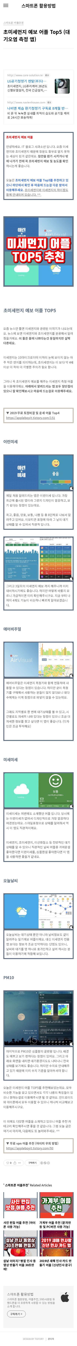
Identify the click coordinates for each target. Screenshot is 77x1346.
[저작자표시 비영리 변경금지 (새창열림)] (45, 1162)
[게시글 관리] (19, 1163)
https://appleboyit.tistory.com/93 (29, 1148)
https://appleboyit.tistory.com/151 (30, 417)
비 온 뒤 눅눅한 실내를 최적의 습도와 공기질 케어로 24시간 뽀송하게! (38, 115)
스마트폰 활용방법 (38, 5)
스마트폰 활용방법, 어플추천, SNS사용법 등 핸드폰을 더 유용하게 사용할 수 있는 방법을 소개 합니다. (31, 1302)
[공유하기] (15, 1163)
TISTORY (39, 1338)
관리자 (51, 1338)
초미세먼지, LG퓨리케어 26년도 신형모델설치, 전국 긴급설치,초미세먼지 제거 (27, 88)
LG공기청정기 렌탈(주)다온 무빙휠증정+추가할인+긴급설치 (26, 81)
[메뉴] (6, 5)
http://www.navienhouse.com (26, 102)
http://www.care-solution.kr (25, 75)
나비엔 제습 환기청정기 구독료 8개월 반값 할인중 (37, 108)
